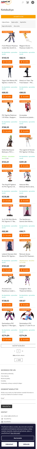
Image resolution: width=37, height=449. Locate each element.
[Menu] (33, 2)
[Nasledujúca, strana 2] (18, 351)
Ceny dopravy (5, 376)
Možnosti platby (5, 379)
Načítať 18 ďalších (18, 346)
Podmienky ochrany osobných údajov (11, 383)
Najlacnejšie (14, 22)
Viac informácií (15, 433)
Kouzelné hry (7, 419)
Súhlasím (26, 444)
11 (22, 351)
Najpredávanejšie (7, 26)
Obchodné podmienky (7, 374)
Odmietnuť (9, 444)
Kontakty (3, 381)
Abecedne (17, 26)
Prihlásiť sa (6, 406)
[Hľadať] (23, 2)
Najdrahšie (23, 22)
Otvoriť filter (18, 16)
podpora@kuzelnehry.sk (11, 416)
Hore (19, 360)
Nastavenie (18, 438)
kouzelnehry (7, 422)
